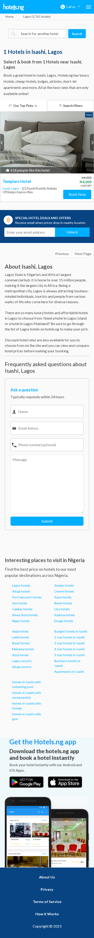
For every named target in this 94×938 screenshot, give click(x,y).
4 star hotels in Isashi (69, 649)
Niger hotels (21, 621)
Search (77, 34)
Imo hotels (19, 603)
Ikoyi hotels (20, 655)
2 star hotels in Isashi (69, 637)
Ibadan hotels (64, 585)
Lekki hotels (20, 637)
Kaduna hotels (64, 615)
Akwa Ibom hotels (25, 615)
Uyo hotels (62, 609)
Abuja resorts (21, 667)
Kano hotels (63, 597)
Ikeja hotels (20, 631)
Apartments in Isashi (69, 671)
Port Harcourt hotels (27, 597)
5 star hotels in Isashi (69, 655)
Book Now (77, 194)
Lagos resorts (22, 661)
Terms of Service (47, 901)
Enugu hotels (63, 621)
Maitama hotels (23, 649)
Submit (47, 521)
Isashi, (7, 188)
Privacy (47, 889)
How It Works (47, 914)
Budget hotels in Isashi (70, 631)
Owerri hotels (64, 591)
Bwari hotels (21, 643)
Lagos (15, 188)
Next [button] (92, 142)
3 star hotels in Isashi (69, 643)
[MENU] (88, 7)
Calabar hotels (22, 609)
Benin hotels (63, 603)
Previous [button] (2, 142)
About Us (47, 877)
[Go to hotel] (47, 142)
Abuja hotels (21, 591)
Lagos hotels (21, 585)
